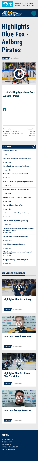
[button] (33, 13)
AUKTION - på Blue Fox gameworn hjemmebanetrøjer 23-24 (13, 133)
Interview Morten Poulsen (32, 133)
